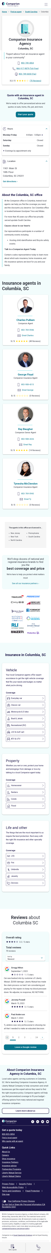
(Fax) (27, 74)
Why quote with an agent (12, 1141)
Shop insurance (8, 1159)
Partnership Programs (11, 1169)
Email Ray (27, 444)
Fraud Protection (32, 1191)
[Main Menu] (46, 5)
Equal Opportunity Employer (22, 1235)
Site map (6, 1194)
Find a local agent (9, 1138)
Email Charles (28, 335)
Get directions (9, 181)
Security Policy (25, 1184)
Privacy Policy (8, 1184)
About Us (6, 1152)
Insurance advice (9, 1166)
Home (4, 12)
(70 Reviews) (35, 81)
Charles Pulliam (25, 320)
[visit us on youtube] (47, 1121)
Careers (5, 1155)
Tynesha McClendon (26, 483)
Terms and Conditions (11, 1191)
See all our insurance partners (25, 583)
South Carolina (31, 12)
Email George (27, 390)
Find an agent (16, 12)
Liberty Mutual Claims (11, 1176)
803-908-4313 (27, 384)
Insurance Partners (10, 1162)
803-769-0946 (27, 330)
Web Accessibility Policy (13, 1187)
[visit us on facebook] (32, 1121)
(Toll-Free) (27, 68)
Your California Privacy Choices (21, 1201)
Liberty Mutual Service (11, 1173)
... (30, 1037)
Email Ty (27, 499)
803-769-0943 (27, 493)
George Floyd (25, 374)
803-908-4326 (27, 439)
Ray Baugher (25, 429)
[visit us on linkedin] (37, 1121)
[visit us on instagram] (42, 1121)
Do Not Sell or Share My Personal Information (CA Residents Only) (23, 1205)
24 (37, 1037)
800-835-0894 (8, 1134)
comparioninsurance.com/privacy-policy (15, 1228)
